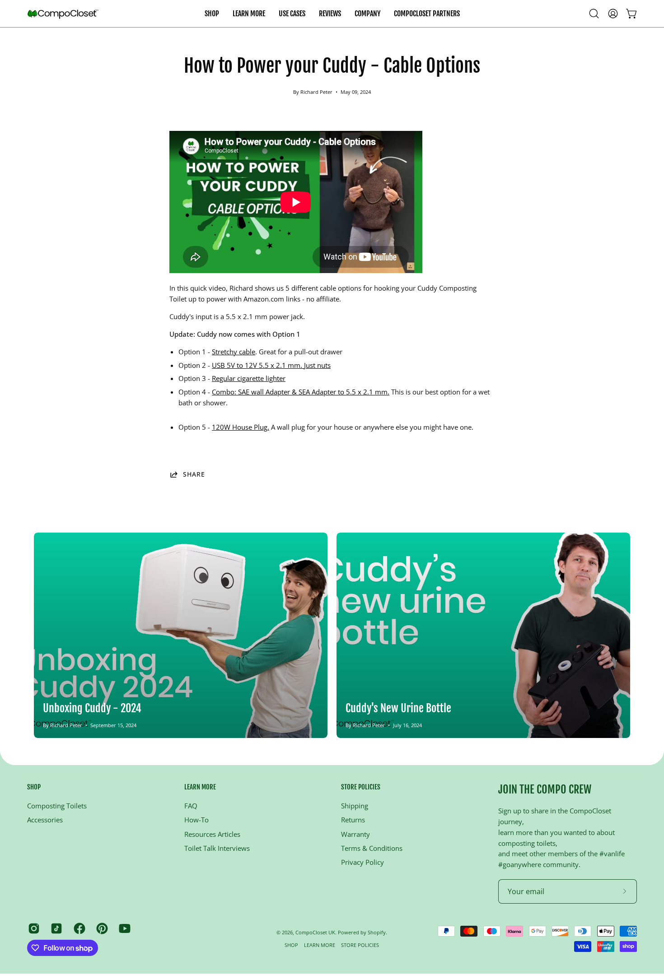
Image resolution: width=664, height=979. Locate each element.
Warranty (355, 834)
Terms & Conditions (371, 848)
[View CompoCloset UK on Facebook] (78, 928)
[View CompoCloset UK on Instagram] (32, 928)
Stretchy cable (233, 351)
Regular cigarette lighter (248, 378)
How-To (196, 819)
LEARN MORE (200, 787)
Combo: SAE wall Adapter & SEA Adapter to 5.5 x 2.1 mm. (300, 391)
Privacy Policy (362, 862)
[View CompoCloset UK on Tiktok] (55, 928)
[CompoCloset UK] (63, 14)
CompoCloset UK (315, 932)
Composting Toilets (57, 805)
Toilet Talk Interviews (217, 848)
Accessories (45, 819)
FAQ (190, 805)
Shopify (377, 932)
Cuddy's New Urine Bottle (398, 708)
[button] (292, 13)
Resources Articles (212, 834)
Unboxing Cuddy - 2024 (92, 708)
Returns (353, 819)
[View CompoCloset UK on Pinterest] (100, 928)
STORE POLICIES (360, 787)
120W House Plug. (240, 427)
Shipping (354, 805)
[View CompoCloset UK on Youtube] (123, 928)
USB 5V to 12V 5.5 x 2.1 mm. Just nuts (271, 365)
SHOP (34, 787)
